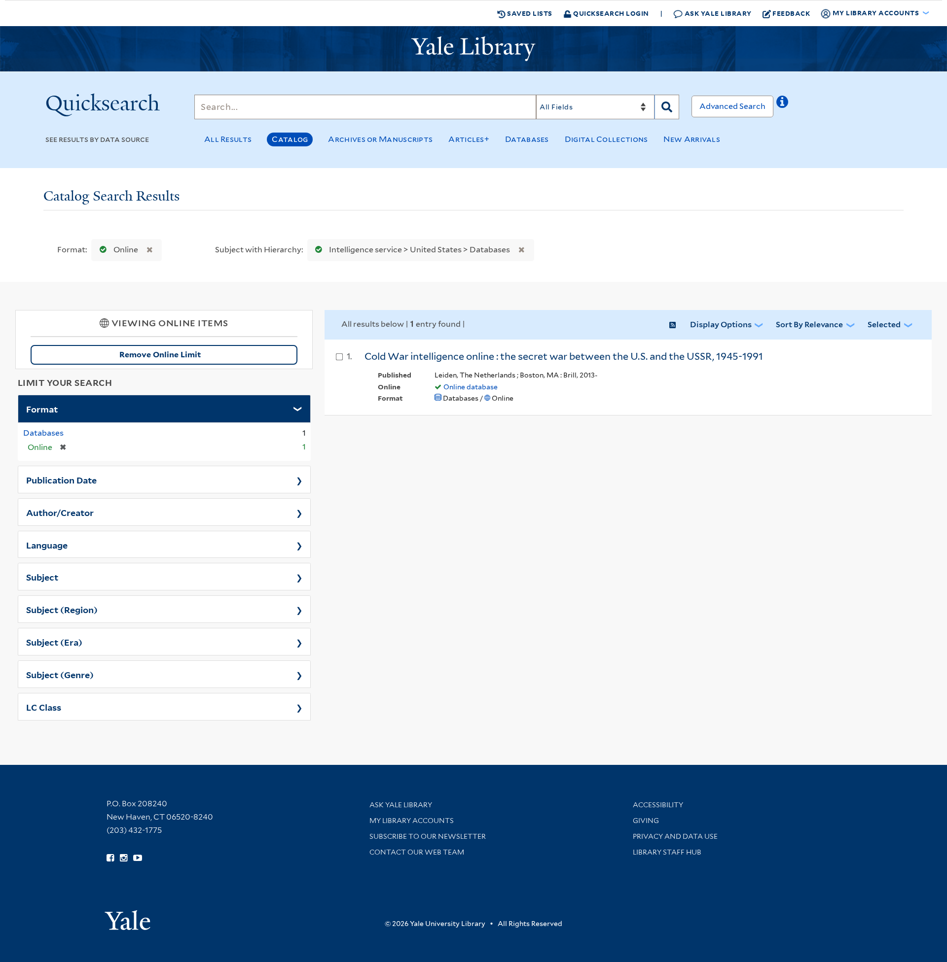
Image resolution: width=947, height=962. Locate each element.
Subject (42, 577)
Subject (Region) (62, 609)
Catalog (290, 139)
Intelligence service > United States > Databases (419, 249)
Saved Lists (529, 13)
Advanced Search (732, 106)
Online (126, 249)
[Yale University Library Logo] (473, 48)
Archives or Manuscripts (380, 139)
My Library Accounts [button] (876, 12)
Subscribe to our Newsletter (427, 836)
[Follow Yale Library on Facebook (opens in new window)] (110, 858)
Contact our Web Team (416, 852)
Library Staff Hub (667, 852)
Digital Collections (606, 139)
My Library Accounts (411, 821)
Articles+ (468, 139)
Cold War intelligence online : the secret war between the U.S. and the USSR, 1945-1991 (563, 356)
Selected (884, 324)
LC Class (43, 707)
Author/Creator (60, 512)
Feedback (791, 13)
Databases (527, 139)
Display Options (721, 324)
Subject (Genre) (60, 674)
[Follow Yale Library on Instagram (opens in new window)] (123, 858)
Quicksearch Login (610, 13)
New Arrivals (691, 139)
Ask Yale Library (717, 13)
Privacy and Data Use (675, 836)
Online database (470, 387)
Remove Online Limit (160, 354)
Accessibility (658, 805)
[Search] (667, 107)
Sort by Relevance (809, 324)
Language (47, 544)
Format (42, 408)
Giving (646, 821)
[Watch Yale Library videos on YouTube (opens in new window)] (137, 858)
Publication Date (61, 479)
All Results (228, 139)
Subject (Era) (54, 642)
